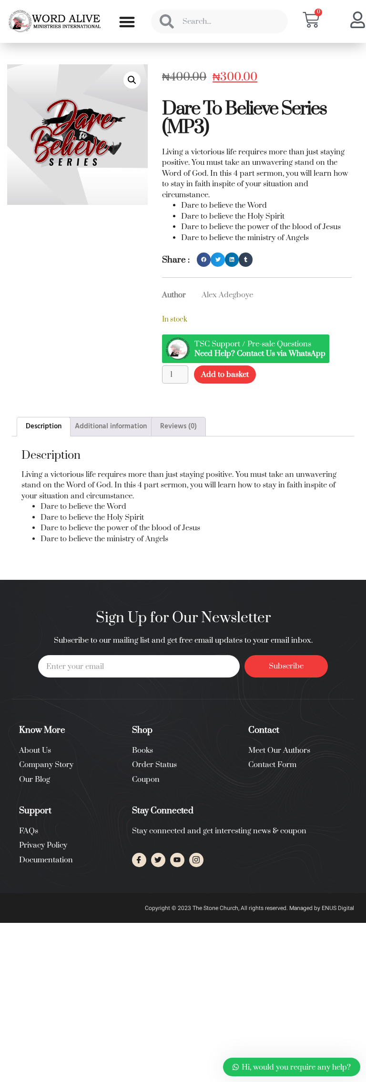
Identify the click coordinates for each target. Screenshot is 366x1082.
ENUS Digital (338, 908)
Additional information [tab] (111, 426)
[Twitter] (158, 860)
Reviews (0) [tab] (178, 426)
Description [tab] (43, 426)
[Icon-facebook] (139, 860)
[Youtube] (177, 860)
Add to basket (225, 374)
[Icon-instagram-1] (196, 860)
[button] (127, 21)
